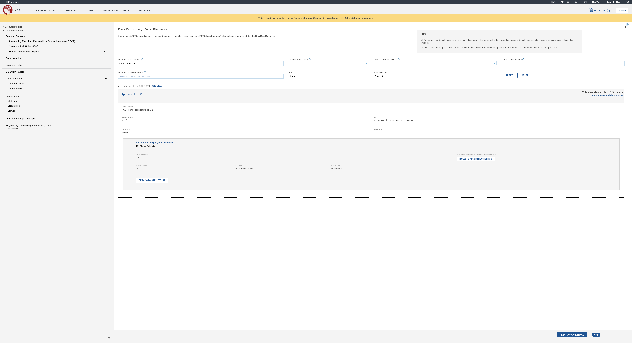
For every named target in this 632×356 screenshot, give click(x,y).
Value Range (128, 117)
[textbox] (201, 63)
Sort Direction (381, 72)
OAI (585, 2)
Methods (12, 101)
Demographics (13, 58)
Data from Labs (14, 65)
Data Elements (16, 88)
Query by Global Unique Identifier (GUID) (29, 125)
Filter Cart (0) (601, 10)
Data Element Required (385, 59)
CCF (576, 2)
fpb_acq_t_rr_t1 (132, 94)
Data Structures (16, 83)
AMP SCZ (565, 2)
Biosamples (14, 105)
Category (335, 165)
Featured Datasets (15, 36)
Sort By (292, 72)
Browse (11, 110)
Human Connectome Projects (24, 51)
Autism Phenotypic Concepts (21, 118)
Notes (377, 117)
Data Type (127, 129)
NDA (553, 2)
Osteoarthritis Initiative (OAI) (23, 46)
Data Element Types (298, 59)
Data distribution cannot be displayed (477, 154)
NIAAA (596, 2)
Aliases (378, 129)
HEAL (608, 2)
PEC (627, 2)
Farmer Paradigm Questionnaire (154, 142)
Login (622, 10)
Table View (156, 85)
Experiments (12, 96)
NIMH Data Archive (11, 2)
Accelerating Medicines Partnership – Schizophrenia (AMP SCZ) (42, 41)
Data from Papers (15, 71)
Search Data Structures (130, 72)
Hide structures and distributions (606, 95)
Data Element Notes (512, 59)
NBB (618, 2)
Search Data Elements (129, 59)
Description (128, 107)
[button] (509, 75)
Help (596, 334)
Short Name (142, 165)
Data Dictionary (14, 78)
